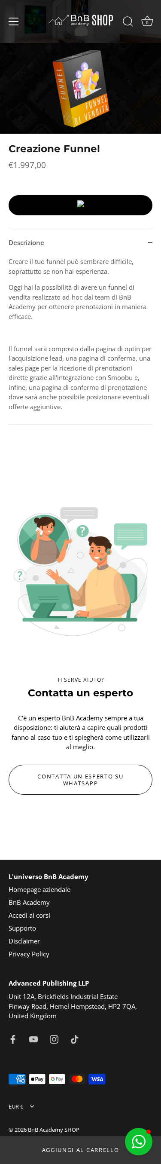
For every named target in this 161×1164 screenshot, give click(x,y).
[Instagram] (54, 1038)
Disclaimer (24, 941)
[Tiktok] (74, 1038)
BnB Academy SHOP (53, 1129)
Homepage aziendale (39, 889)
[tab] (80, 340)
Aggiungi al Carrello (80, 1150)
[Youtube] (33, 1038)
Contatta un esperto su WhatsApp (80, 779)
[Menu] (13, 21)
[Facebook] (13, 1038)
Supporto (22, 928)
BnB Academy (29, 902)
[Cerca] (127, 22)
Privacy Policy (29, 954)
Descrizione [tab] (26, 242)
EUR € (16, 1106)
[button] (138, 1141)
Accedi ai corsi (29, 915)
